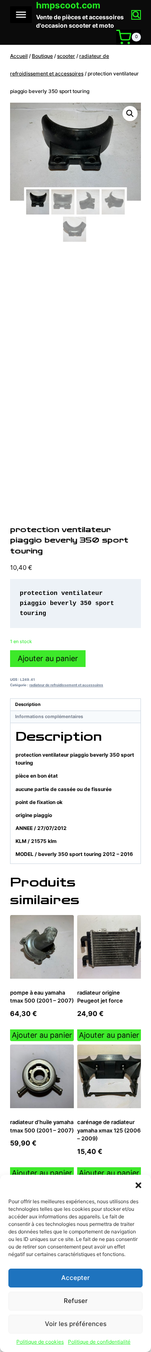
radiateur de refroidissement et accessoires (66, 685)
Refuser (76, 1301)
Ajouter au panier (48, 658)
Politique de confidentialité (99, 1342)
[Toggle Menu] (21, 15)
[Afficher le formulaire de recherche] (136, 15)
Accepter (75, 1278)
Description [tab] (28, 704)
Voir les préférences (76, 1324)
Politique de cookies (40, 1342)
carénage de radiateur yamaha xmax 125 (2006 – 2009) (109, 1130)
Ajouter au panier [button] (42, 1035)
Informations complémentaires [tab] (49, 716)
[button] (138, 1185)
